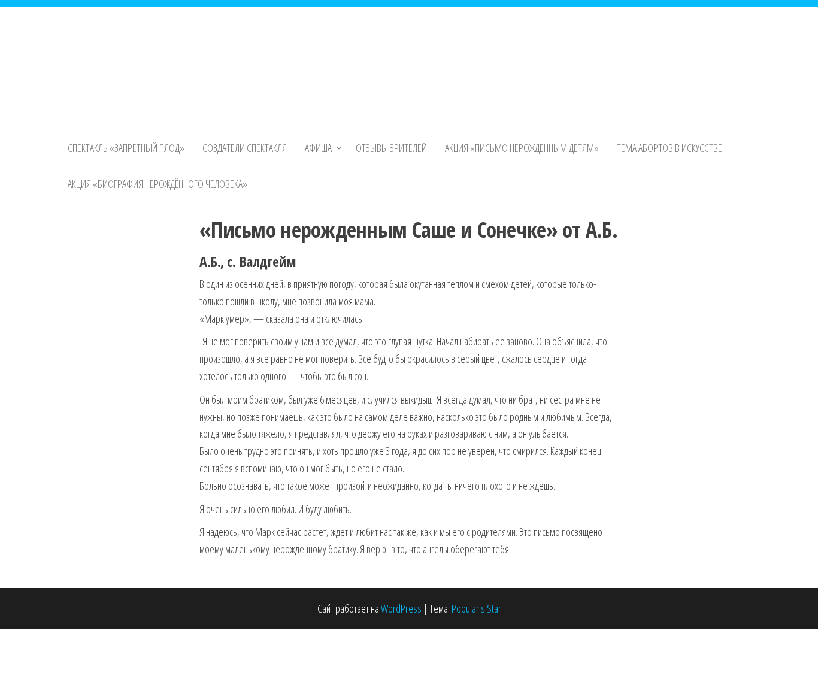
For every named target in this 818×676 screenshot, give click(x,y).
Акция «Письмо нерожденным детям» (522, 148)
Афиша (318, 148)
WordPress (401, 608)
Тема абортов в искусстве (669, 148)
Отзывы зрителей (391, 148)
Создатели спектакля (244, 148)
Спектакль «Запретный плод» (126, 148)
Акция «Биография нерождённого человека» (157, 184)
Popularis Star (476, 608)
